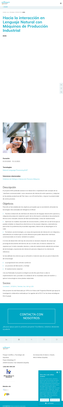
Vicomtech (6, 286)
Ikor (24, 286)
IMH (27, 286)
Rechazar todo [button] (55, 400)
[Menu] (60, 3)
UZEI (32, 286)
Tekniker (20, 286)
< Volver (5, 6)
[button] (50, 403)
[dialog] (49, 387)
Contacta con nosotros (31, 316)
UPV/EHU (13, 286)
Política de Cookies (48, 397)
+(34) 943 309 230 (9, 366)
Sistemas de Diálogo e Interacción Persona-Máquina (21, 179)
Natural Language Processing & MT (15, 170)
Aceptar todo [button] (44, 400)
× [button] (59, 372)
